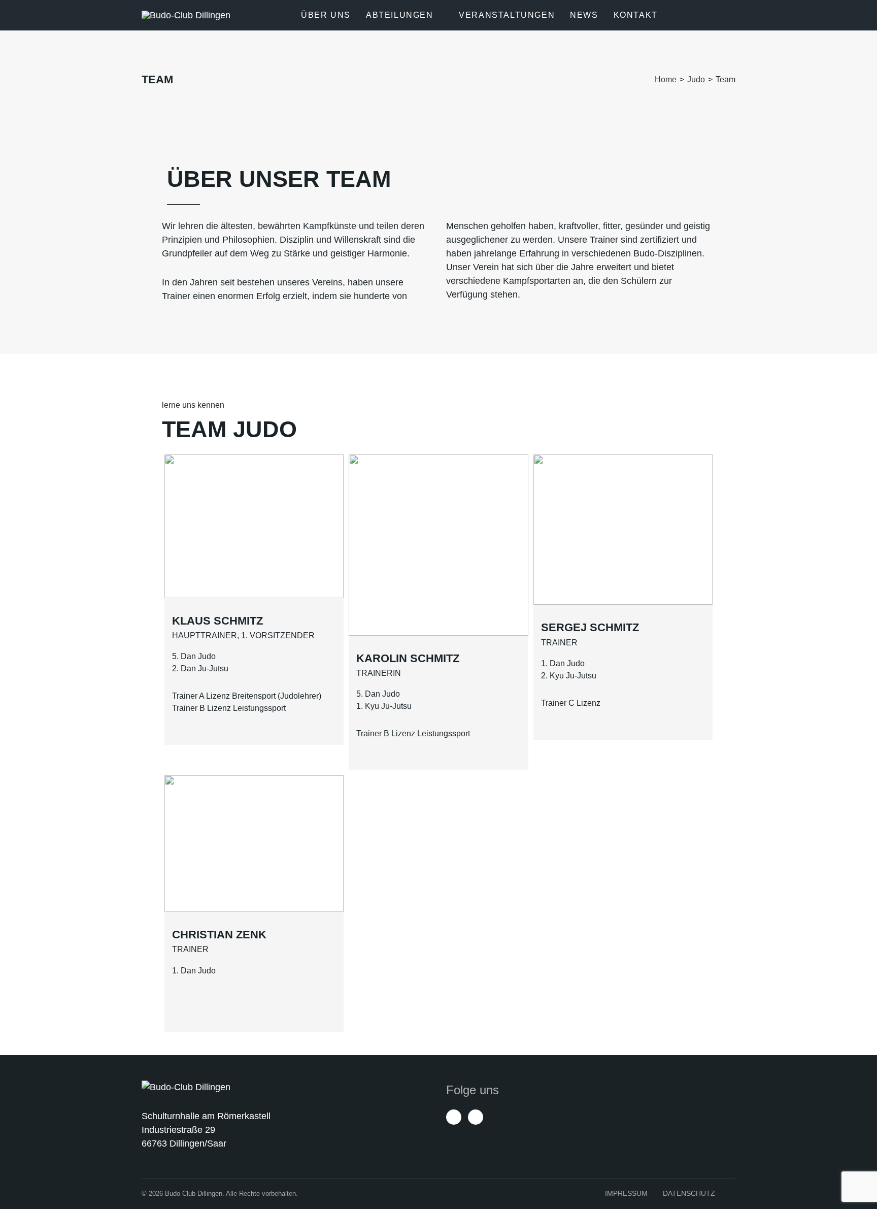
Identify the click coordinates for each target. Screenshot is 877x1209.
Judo (696, 79)
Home (666, 79)
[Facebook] (453, 1117)
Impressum (626, 1193)
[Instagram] (475, 1117)
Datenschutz (689, 1193)
